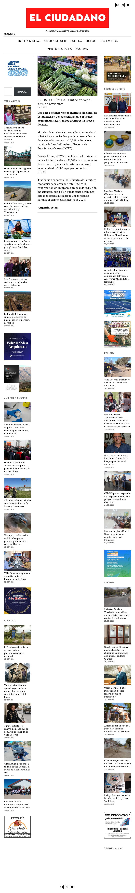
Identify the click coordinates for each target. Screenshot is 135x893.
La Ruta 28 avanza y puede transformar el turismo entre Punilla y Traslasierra (17, 208)
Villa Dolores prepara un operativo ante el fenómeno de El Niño (17, 576)
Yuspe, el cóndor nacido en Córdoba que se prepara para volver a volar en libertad (16, 540)
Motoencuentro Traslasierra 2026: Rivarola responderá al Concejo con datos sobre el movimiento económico (117, 420)
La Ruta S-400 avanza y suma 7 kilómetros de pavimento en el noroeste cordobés (17, 318)
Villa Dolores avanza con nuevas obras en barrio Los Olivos (117, 382)
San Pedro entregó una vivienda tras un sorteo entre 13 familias (15, 282)
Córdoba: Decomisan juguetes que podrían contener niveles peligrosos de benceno (116, 158)
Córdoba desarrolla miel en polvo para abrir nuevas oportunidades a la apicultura (16, 429)
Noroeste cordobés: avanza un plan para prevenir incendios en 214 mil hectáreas (17, 467)
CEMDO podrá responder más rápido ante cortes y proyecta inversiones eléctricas (117, 498)
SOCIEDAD (82, 48)
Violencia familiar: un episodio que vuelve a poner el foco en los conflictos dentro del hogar (15, 691)
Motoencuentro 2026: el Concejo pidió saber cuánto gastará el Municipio (116, 535)
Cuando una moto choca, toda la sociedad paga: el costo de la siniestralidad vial (17, 768)
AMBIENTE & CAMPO (60, 48)
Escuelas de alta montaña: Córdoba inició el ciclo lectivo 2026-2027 (17, 804)
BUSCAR (22, 91)
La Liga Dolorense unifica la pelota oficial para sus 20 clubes (117, 798)
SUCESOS (91, 40)
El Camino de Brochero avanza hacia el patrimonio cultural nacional (16, 652)
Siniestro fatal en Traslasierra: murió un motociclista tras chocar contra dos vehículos (117, 614)
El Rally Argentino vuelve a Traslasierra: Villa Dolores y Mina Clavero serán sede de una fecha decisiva (117, 235)
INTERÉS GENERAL (29, 40)
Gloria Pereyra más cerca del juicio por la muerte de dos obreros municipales (117, 763)
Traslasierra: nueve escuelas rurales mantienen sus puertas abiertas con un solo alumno (15, 133)
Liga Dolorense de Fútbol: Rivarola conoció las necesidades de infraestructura (117, 120)
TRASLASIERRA (109, 40)
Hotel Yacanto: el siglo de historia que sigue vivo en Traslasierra (17, 171)
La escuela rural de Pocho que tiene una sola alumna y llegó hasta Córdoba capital (17, 246)
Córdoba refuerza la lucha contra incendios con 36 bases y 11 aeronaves (17, 503)
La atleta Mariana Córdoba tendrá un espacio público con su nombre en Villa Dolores (117, 196)
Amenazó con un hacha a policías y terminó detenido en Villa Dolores (117, 728)
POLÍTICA (76, 40)
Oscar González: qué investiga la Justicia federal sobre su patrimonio (115, 692)
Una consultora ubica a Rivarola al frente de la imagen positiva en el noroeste (116, 460)
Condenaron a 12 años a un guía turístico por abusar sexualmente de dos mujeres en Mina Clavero (116, 652)
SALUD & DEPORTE (55, 40)
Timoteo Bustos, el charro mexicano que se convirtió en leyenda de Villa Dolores (16, 730)
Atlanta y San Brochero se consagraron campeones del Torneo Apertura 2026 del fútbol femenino (117, 275)
